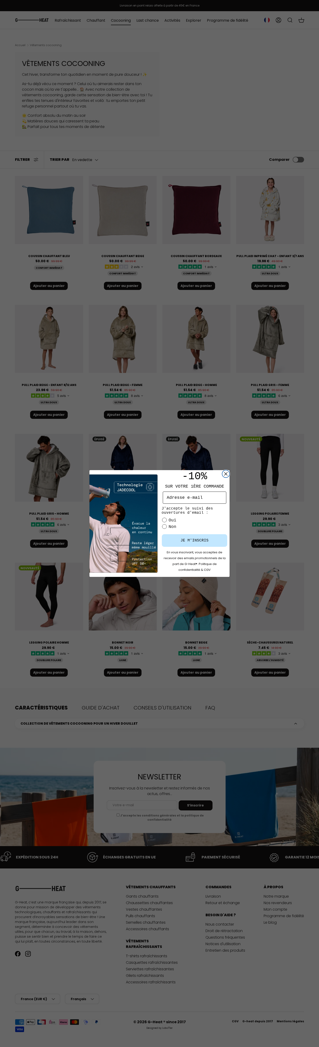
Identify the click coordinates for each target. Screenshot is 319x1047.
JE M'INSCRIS (195, 540)
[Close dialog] (226, 474)
